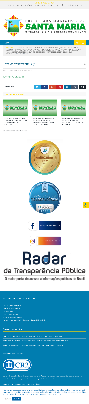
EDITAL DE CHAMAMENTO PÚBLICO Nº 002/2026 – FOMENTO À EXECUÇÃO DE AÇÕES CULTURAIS (44, 5)
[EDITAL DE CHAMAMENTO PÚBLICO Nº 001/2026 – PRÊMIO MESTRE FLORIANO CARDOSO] (73, 108)
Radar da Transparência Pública (28, 384)
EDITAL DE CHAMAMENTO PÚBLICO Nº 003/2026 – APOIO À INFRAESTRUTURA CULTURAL (16, 121)
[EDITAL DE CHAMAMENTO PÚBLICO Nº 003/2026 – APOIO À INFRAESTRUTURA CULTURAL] (15, 108)
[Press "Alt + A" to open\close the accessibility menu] (86, 205)
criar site (17, 376)
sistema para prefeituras (31, 376)
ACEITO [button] (17, 398)
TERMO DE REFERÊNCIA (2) (13, 77)
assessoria (57, 376)
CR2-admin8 (10, 70)
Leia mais (27, 394)
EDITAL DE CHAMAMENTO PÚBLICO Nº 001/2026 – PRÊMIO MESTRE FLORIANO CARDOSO (73, 121)
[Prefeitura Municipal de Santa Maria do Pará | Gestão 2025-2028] (44, 25)
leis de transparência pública (40, 379)
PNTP (12, 384)
